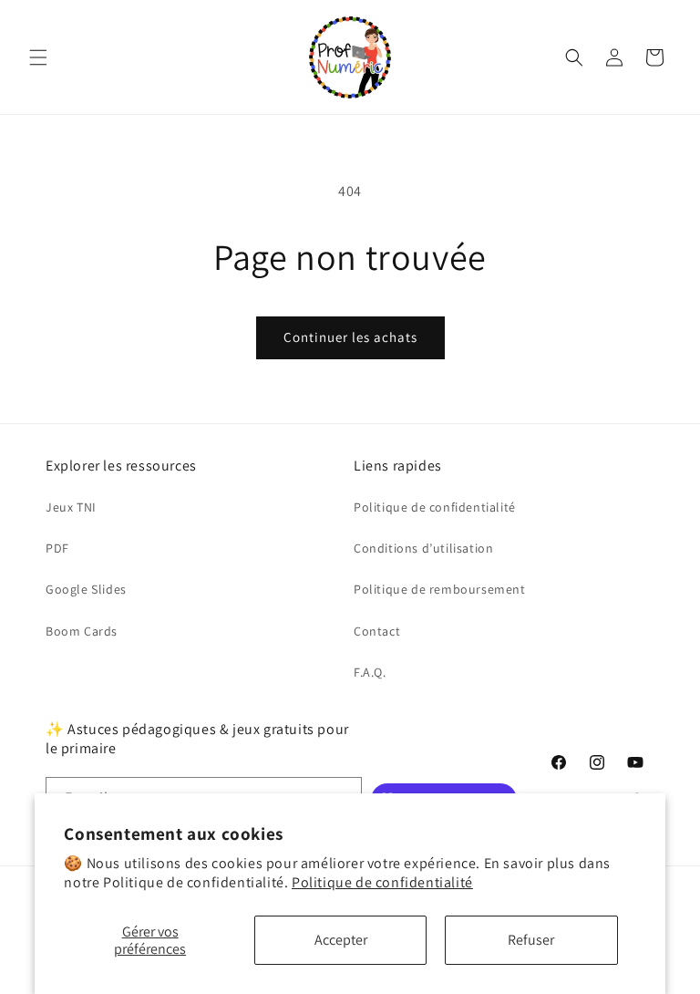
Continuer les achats (350, 337)
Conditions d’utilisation (423, 548)
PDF (57, 548)
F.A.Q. (370, 672)
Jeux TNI (71, 507)
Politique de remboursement (440, 589)
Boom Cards (82, 631)
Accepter (340, 939)
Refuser (531, 939)
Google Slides (86, 589)
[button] (38, 57)
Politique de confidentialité (382, 882)
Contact (377, 631)
